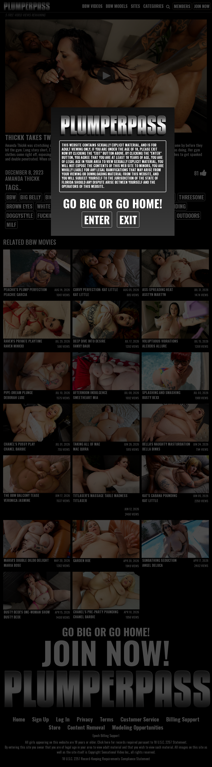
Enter (97, 219)
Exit (128, 219)
